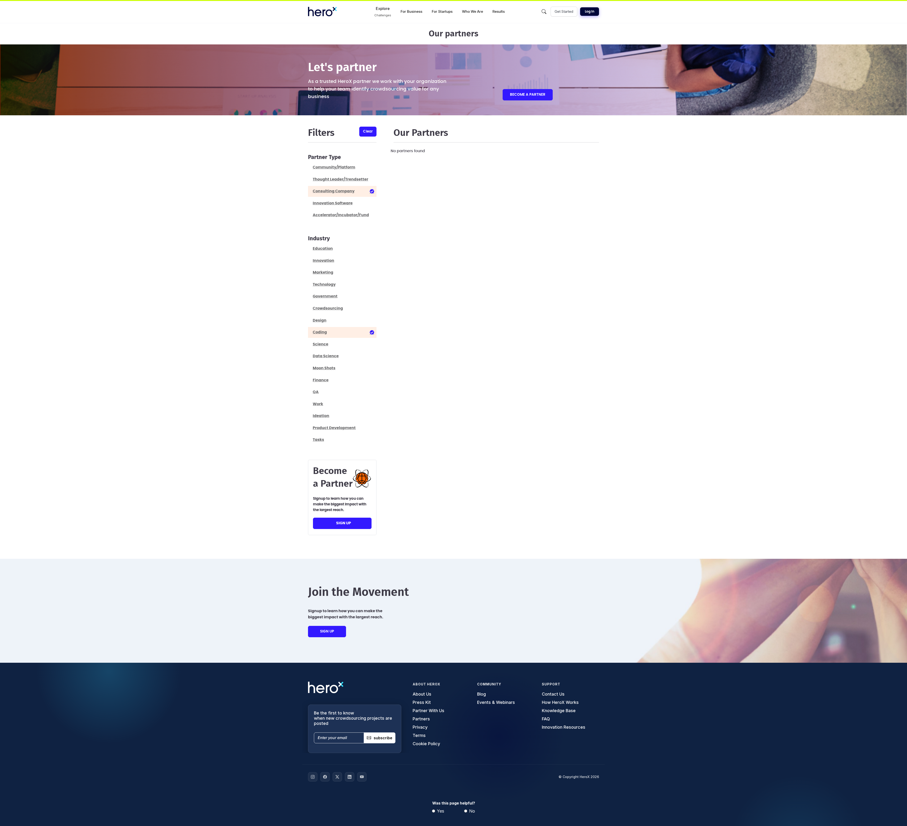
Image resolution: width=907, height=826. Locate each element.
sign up (343, 523)
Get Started (564, 11)
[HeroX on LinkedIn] (349, 777)
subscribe (383, 738)
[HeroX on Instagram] (312, 777)
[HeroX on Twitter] (337, 777)
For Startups (442, 11)
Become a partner (527, 94)
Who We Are (472, 11)
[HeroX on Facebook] (325, 777)
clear (368, 131)
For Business (411, 11)
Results (498, 11)
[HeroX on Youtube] (362, 777)
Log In (589, 11)
